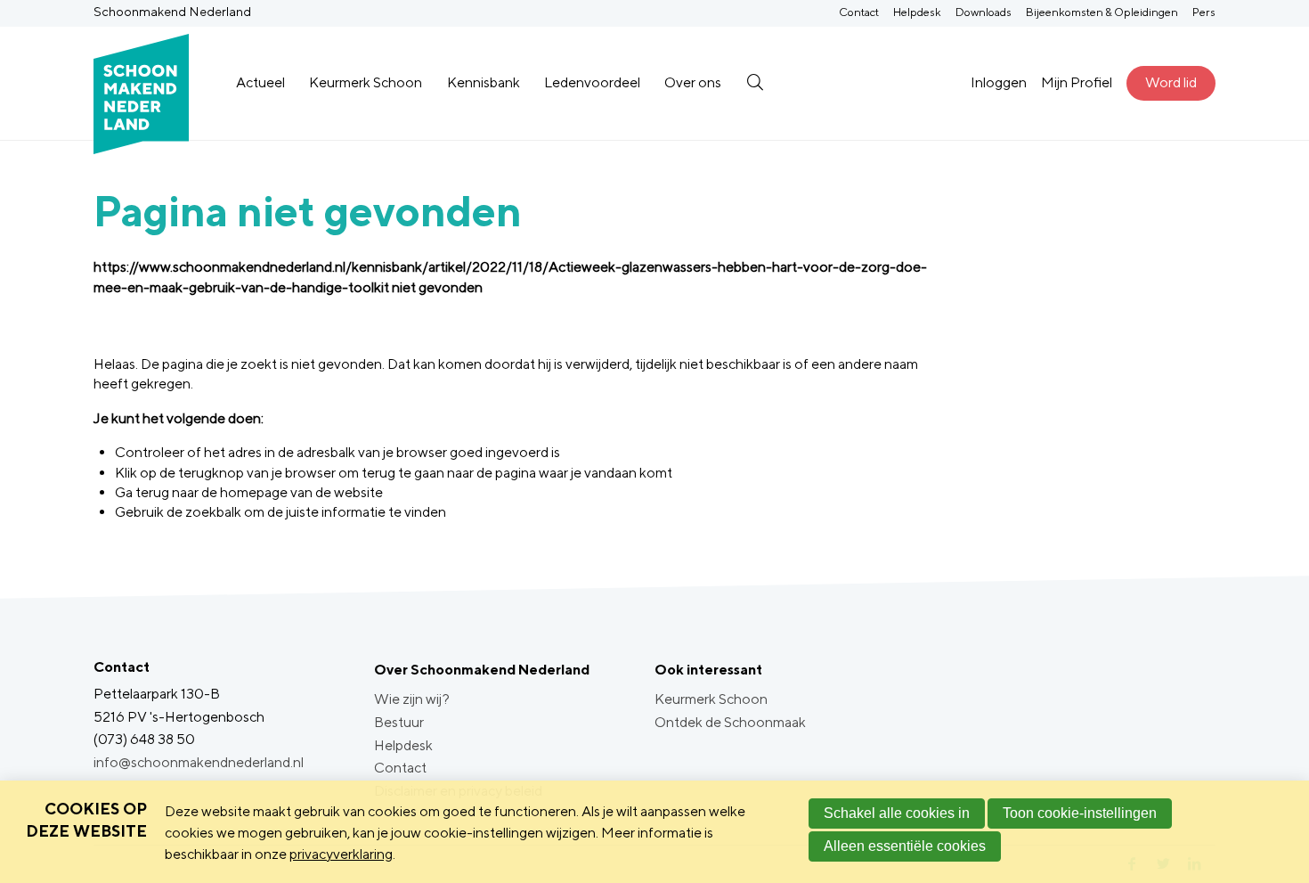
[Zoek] (754, 83)
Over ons (692, 82)
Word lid (1171, 82)
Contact (859, 12)
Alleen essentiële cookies (905, 846)
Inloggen (999, 82)
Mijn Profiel (1076, 82)
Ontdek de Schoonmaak (730, 722)
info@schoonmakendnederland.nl (199, 762)
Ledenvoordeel (592, 82)
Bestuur (399, 722)
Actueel (260, 82)
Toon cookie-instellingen (1080, 813)
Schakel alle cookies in (897, 813)
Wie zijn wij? (412, 699)
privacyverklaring (341, 854)
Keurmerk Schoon (365, 82)
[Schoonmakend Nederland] (141, 83)
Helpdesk (917, 12)
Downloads (983, 12)
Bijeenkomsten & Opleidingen (1102, 12)
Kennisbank (483, 82)
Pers (1204, 12)
